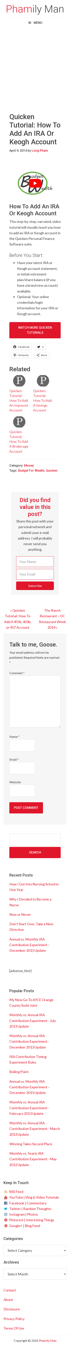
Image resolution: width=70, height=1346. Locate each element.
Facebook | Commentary (27, 1203)
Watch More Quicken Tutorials (35, 330)
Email (14, 759)
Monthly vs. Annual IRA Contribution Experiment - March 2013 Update (34, 1128)
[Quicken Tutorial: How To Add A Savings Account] (43, 380)
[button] (35, 585)
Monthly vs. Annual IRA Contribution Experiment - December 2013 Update (29, 1041)
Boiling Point (19, 1072)
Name (14, 736)
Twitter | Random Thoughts (29, 1209)
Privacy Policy (14, 1319)
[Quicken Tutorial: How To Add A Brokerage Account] (19, 422)
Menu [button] (38, 23)
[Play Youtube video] (35, 183)
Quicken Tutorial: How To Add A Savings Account (42, 400)
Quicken (51, 470)
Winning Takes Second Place (30, 1144)
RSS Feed (15, 1192)
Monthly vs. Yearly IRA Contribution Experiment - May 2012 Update (33, 1159)
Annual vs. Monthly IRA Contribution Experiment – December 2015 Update (29, 945)
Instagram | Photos (23, 1214)
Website (15, 782)
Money (29, 465)
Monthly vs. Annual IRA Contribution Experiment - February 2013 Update (29, 1108)
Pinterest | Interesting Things (31, 1220)
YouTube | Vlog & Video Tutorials (33, 1197)
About (8, 1299)
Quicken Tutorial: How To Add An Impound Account (18, 400)
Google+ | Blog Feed (24, 1226)
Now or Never (20, 914)
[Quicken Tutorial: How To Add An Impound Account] (19, 380)
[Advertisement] (35, 67)
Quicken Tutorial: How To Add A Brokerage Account (18, 441)
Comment (16, 673)
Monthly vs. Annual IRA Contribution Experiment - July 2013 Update (32, 1020)
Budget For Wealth (31, 470)
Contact (10, 1290)
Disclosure (12, 1309)
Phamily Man (35, 9)
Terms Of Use (14, 1328)
